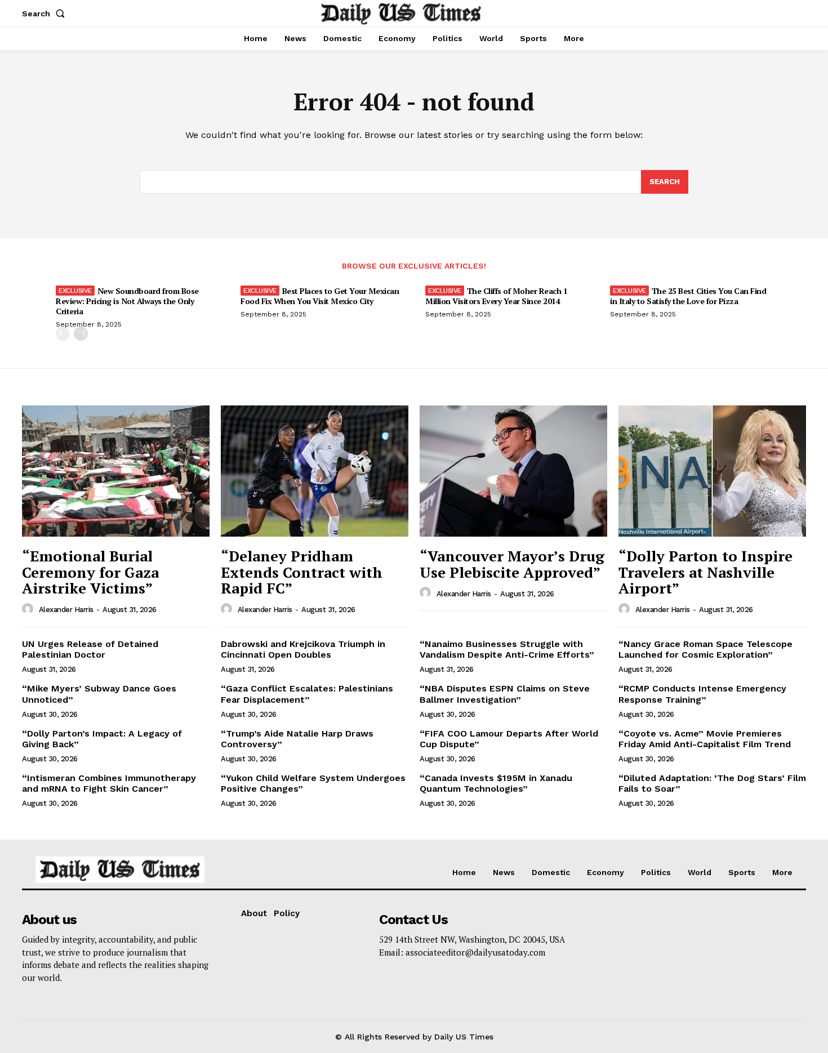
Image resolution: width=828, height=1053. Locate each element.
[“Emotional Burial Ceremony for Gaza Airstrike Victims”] (116, 471)
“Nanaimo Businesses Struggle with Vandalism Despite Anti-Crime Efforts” (507, 649)
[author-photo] (29, 609)
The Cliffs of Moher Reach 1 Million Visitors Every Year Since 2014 (496, 295)
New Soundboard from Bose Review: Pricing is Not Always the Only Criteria (127, 300)
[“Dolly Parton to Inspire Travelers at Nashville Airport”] (712, 471)
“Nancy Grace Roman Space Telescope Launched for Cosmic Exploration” (705, 649)
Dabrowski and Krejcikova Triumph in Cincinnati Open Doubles (303, 649)
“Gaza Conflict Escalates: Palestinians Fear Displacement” (307, 693)
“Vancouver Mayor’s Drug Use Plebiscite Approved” (512, 564)
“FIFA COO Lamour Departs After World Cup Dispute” (509, 738)
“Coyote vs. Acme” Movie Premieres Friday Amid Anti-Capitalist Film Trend (704, 738)
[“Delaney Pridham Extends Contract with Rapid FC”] (314, 471)
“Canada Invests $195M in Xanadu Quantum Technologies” (496, 783)
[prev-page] (63, 334)
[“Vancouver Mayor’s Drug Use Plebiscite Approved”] (513, 471)
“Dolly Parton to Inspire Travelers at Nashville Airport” (705, 571)
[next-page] (81, 334)
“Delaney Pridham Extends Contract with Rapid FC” (301, 571)
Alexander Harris (66, 609)
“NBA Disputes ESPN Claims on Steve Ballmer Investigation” (505, 693)
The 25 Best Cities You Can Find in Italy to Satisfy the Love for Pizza (688, 295)
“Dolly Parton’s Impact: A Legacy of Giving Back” (102, 738)
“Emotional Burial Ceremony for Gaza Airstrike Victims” (90, 571)
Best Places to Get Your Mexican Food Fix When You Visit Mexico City (320, 295)
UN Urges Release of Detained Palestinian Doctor (90, 649)
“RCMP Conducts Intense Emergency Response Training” (702, 693)
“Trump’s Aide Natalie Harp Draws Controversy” (297, 738)
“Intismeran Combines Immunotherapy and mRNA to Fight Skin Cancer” (109, 783)
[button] (45, 13)
